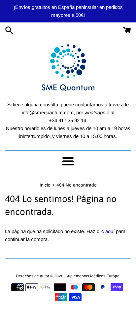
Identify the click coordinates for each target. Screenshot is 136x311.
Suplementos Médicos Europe (92, 276)
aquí (110, 231)
